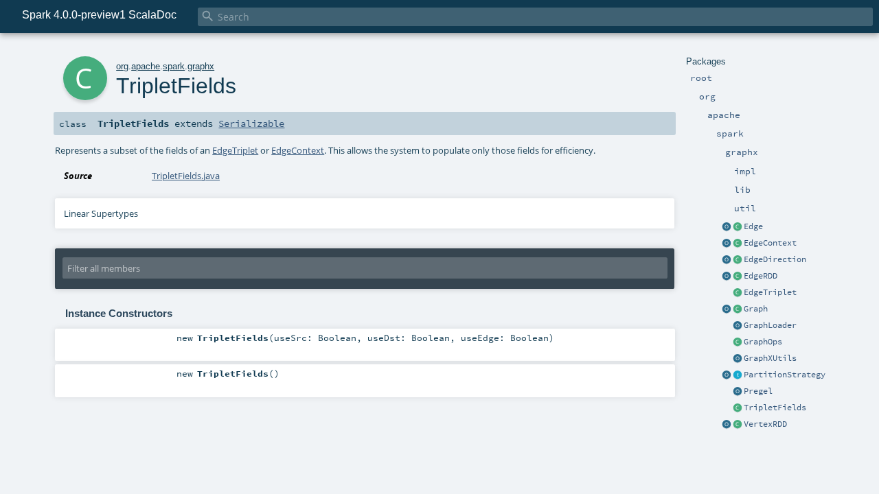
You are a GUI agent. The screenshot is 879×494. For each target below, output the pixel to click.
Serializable (251, 123)
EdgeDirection (775, 259)
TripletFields (775, 407)
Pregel (758, 391)
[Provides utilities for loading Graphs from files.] (737, 325)
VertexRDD (765, 424)
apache (145, 66)
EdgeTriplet (770, 292)
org (122, 66)
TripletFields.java (186, 175)
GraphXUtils (770, 358)
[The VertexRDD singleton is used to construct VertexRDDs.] (726, 424)
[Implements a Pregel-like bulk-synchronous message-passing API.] (737, 391)
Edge (753, 226)
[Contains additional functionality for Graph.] (737, 342)
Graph (756, 309)
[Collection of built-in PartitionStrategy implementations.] (726, 375)
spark (174, 66)
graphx (200, 66)
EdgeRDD (760, 276)
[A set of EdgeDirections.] (726, 260)
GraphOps (763, 341)
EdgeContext (770, 243)
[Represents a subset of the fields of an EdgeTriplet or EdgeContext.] (737, 408)
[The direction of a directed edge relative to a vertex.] (737, 260)
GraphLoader (770, 325)
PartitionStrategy (784, 374)
